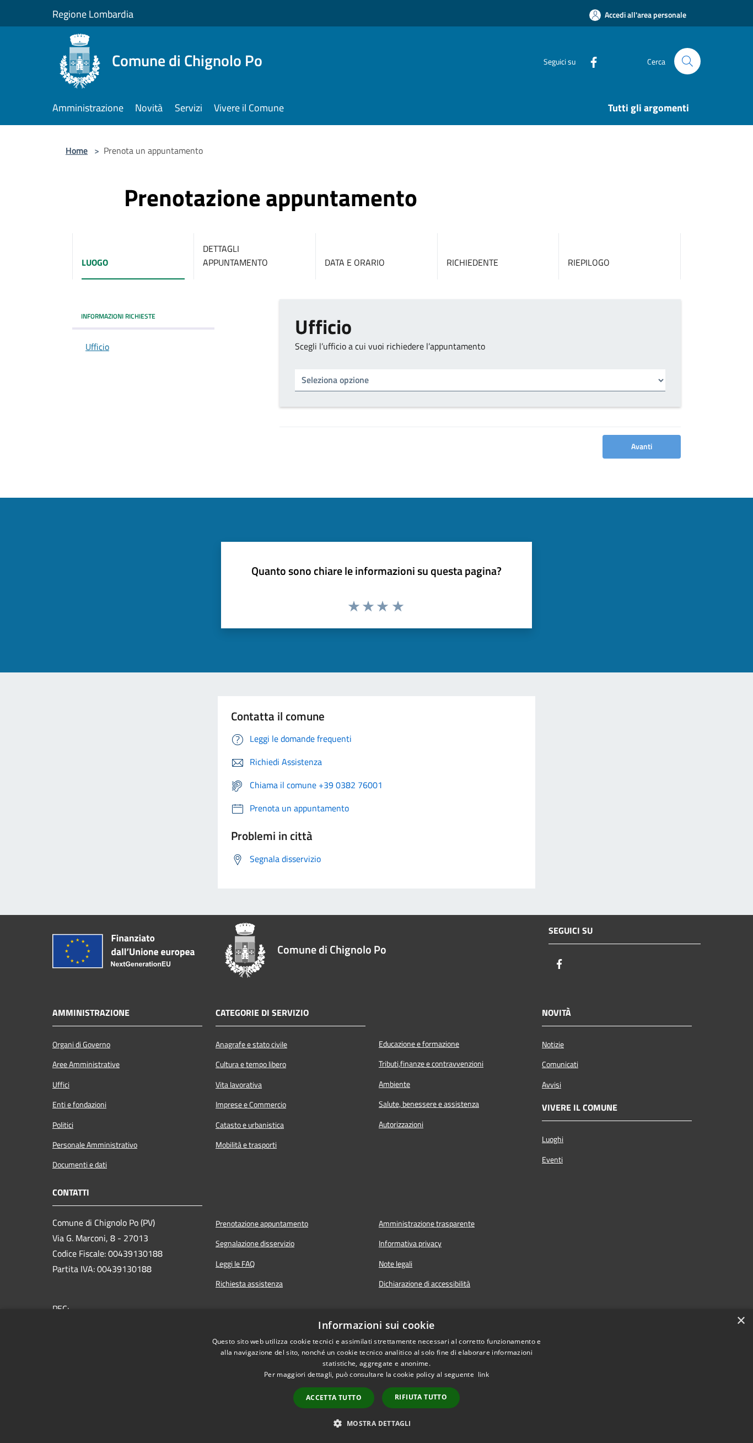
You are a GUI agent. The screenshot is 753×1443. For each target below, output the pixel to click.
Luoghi (552, 1139)
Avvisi (551, 1085)
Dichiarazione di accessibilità (424, 1284)
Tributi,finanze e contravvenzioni (431, 1064)
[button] (376, 1423)
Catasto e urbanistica (250, 1125)
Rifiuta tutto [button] (421, 1397)
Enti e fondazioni (79, 1105)
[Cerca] (687, 61)
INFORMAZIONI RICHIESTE (118, 316)
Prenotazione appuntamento (262, 1224)
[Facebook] (589, 61)
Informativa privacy (410, 1243)
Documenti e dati (79, 1165)
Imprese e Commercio (251, 1105)
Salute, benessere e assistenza (429, 1104)
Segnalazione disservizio (255, 1243)
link (483, 1374)
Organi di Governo (81, 1044)
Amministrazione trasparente (427, 1224)
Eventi (552, 1160)
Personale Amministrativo (94, 1145)
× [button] (740, 1321)
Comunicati (560, 1064)
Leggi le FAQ (235, 1264)
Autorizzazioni (401, 1124)
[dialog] (376, 1376)
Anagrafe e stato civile (251, 1044)
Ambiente (394, 1084)
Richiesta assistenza (249, 1284)
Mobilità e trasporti (246, 1145)
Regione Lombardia (92, 14)
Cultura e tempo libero (251, 1064)
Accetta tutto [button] (334, 1397)
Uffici (60, 1085)
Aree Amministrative (86, 1064)
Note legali (395, 1264)
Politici (62, 1125)
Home (77, 150)
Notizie (553, 1044)
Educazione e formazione (419, 1044)
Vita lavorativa (239, 1085)
